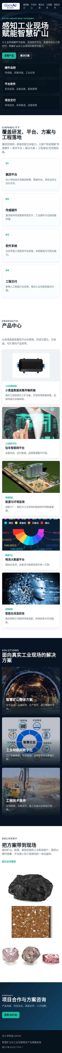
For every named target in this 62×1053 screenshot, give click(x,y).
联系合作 (57, 6)
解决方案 (41, 6)
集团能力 (26, 6)
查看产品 (9, 55)
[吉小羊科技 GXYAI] (11, 6)
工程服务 (49, 6)
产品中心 (33, 6)
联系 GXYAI (10, 1014)
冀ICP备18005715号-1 (12, 1047)
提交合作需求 (9, 861)
